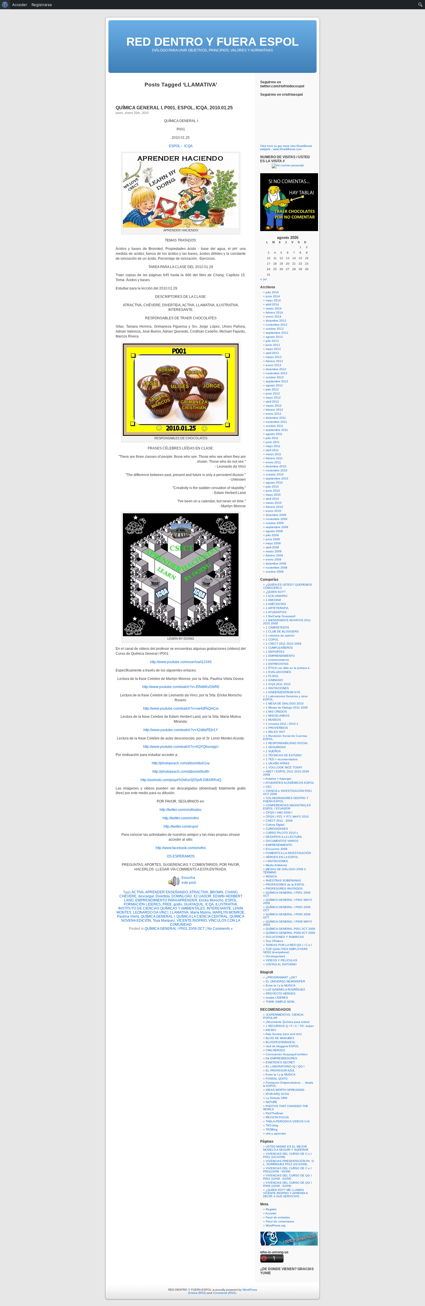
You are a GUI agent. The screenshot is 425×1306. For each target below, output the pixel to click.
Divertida (163, 896)
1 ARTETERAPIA (277, 608)
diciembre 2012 (276, 369)
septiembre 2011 (277, 429)
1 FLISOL (272, 676)
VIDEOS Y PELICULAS (281, 960)
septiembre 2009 (277, 527)
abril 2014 (272, 304)
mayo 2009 (273, 543)
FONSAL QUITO (277, 1078)
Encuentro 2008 (276, 849)
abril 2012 (272, 401)
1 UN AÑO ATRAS (277, 763)
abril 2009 (272, 547)
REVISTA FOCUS (277, 1117)
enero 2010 (273, 510)
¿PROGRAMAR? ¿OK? (281, 977)
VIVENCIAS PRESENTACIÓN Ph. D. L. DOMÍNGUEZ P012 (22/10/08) (289, 1162)
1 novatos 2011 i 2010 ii (282, 723)
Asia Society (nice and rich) (283, 1034)
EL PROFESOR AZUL (280, 1070)
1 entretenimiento (277, 659)
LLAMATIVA (179, 912)
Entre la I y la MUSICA (280, 985)
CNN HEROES (275, 1050)
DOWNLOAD (181, 896)
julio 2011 (272, 438)
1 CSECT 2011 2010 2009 (283, 643)
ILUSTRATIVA (226, 904)
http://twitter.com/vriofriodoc (181, 810)
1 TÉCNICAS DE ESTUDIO (284, 755)
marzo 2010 (274, 502)
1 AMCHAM (273, 600)
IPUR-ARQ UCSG (277, 1093)
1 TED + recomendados (282, 759)
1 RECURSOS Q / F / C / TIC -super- (290, 1026)
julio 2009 (272, 535)
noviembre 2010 (276, 470)
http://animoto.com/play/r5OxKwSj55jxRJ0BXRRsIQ (181, 780)
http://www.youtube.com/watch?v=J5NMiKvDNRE (180, 687)
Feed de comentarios (280, 1221)
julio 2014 (272, 292)
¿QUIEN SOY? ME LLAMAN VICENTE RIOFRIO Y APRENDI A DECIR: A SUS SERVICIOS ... (285, 1193)
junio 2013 (273, 344)
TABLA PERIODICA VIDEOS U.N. (288, 1121)
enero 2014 (273, 316)
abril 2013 (272, 353)
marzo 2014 (274, 308)
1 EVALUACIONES (278, 672)
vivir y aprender (276, 1133)
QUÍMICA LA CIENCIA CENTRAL (202, 916)
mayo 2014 (273, 300)
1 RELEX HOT (275, 731)
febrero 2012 (274, 409)
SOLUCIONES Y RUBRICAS (285, 936)
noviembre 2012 (276, 373)
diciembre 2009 (276, 515)
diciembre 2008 (276, 563)
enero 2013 (273, 365)
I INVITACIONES (277, 861)
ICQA (188, 146)
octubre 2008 (275, 571)
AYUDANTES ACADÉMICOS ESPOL (289, 782)
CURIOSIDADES (277, 828)
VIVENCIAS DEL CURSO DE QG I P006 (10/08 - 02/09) (287, 1184)
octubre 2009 (275, 523)
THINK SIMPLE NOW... (281, 1001)
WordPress (250, 1289)
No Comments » (220, 929)
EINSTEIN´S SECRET (280, 1062)
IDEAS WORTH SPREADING (285, 1089)
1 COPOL (272, 639)
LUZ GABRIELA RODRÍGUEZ (285, 989)
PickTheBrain (274, 1113)
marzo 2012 (274, 405)
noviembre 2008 (276, 567)
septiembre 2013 (277, 332)
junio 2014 (273, 296)
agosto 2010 (274, 482)
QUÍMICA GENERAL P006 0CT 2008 (290, 932)
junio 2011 (273, 442)
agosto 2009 (274, 531)
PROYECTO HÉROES (280, 993)
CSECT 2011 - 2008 (279, 820)
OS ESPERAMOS (181, 856)
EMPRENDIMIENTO (279, 844)
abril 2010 (272, 498)
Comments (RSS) (224, 1292)
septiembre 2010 (277, 478)
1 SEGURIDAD (276, 747)
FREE (167, 904)
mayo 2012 (273, 397)
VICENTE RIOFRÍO (192, 920)
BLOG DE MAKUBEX (280, 1038)
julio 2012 (272, 389)
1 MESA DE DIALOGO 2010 (285, 703)
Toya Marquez (164, 920)
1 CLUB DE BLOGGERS (282, 631)
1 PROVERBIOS (277, 727)
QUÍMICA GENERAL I (158, 916)
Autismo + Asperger (278, 778)
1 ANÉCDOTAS (276, 604)
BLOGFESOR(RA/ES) (280, 1042)
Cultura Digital (275, 824)
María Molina (200, 912)
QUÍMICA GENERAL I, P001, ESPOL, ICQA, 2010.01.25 (174, 107)
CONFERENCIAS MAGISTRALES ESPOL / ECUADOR (287, 807)
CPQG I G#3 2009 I (279, 812)
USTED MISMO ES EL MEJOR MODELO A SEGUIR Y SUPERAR (285, 1148)
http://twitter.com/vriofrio (180, 818)
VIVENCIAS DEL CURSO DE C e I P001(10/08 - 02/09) (287, 1170)
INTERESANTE (219, 908)
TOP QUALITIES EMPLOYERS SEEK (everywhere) (285, 950)
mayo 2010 (273, 494)
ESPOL (174, 146)
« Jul (263, 279)
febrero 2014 (274, 312)
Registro (271, 1209)
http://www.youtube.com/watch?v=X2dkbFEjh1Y (180, 730)
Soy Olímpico (274, 940)
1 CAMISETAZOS (277, 627)
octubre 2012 (275, 377)
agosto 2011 (274, 434)
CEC (269, 786)
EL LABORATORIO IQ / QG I (285, 1066)
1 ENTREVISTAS (277, 663)
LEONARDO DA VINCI (150, 912)
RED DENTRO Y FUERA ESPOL (212, 41)
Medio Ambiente (276, 865)
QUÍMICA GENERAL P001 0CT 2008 (290, 928)
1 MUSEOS (273, 719)
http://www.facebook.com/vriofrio (181, 848)
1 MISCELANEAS (277, 715)
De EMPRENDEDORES (281, 1058)
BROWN (216, 892)
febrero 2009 (274, 555)
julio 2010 (272, 486)
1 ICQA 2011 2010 (278, 684)
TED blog (272, 1125)
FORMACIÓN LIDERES (142, 904)
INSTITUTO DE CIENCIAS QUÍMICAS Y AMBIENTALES (161, 908)
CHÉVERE (127, 896)
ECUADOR (202, 896)
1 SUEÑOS (273, 751)
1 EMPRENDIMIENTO (280, 655)
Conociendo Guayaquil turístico (287, 1054)
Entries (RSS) (197, 1292)
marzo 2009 (274, 551)
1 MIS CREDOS (276, 711)
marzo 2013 (274, 357)
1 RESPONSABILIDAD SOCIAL (287, 743)
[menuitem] (5, 4)
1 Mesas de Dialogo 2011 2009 (287, 707)
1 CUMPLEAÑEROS (279, 647)
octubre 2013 (275, 328)
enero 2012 (273, 413)
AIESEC (270, 1030)
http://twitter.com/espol (181, 826)
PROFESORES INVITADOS (284, 888)
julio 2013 (272, 340)
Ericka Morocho (211, 900)
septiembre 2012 (277, 381)
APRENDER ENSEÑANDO (166, 892)
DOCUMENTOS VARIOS (282, 840)
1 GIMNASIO (274, 680)
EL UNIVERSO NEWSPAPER (285, 981)
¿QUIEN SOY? (276, 591)
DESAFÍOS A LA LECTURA (284, 836)
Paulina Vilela (128, 916)
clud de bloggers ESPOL (282, 1046)
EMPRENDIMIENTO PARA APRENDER (166, 900)
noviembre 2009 (276, 519)
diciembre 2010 (276, 466)
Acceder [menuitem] (19, 4)
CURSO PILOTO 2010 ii (282, 832)
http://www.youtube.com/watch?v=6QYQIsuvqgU (181, 747)
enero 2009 (273, 559)
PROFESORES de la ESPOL (285, 884)
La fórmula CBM (276, 1098)
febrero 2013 (274, 361)
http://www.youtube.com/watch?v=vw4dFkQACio (181, 709)
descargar (146, 896)
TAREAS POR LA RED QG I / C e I (289, 945)
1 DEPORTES (275, 651)
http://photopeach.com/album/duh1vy (181, 763)
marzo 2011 (273, 454)
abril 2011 (272, 450)
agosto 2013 (274, 336)
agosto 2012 (274, 385)
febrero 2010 (274, 506)
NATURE (271, 1102)
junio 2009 (273, 539)
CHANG (231, 892)
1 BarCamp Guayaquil (280, 616)
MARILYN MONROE (228, 912)
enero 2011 (273, 462)
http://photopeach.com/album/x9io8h (180, 772)
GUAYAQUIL (194, 904)
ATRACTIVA (198, 892)
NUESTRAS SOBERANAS (283, 880)
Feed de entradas (278, 1217)
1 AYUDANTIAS (276, 612)
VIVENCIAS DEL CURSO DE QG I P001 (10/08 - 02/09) (287, 1177)
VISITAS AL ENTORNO (281, 964)
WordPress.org (275, 1225)
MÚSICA (271, 876)
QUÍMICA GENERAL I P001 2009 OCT (175, 929)
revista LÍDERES (277, 997)
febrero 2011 (274, 458)
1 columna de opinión (280, 635)
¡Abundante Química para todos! (288, 1021)
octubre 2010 (275, 474)
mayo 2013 (273, 349)
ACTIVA (138, 892)
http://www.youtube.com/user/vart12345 (181, 662)
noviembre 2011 (276, 421)
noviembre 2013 (276, 324)
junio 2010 (273, 490)
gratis (177, 904)
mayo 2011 (273, 446)
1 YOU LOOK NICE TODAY (284, 767)
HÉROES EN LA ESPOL (282, 857)
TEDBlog (272, 1129)
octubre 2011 (274, 425)
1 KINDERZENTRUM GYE (283, 692)
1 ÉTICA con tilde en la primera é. (288, 667)
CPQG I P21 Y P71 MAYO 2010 (287, 816)
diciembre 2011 (276, 417)
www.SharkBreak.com (287, 149)
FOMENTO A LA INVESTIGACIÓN (288, 853)
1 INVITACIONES (277, 688)
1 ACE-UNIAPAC (277, 595)
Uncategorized (275, 956)
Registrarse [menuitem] (42, 4)
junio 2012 (273, 393)
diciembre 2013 (276, 320)
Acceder (270, 1213)
